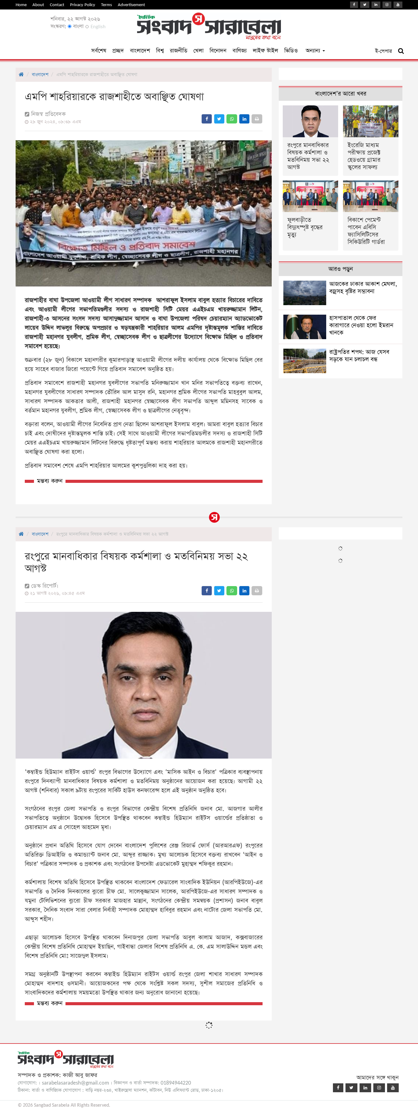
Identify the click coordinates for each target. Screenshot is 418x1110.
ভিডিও (291, 51)
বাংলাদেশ (140, 51)
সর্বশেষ (98, 51)
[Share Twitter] (219, 119)
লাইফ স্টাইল (265, 51)
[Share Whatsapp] (231, 118)
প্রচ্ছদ (118, 51)
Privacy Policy (82, 4)
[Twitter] (364, 5)
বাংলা (78, 26)
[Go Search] (401, 51)
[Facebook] (354, 5)
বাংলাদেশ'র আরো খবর (340, 94)
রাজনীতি (178, 51)
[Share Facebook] (206, 119)
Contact (57, 4)
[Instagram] (387, 5)
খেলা (198, 51)
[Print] (257, 118)
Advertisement (131, 4)
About (38, 4)
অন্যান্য (314, 51)
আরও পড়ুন (340, 269)
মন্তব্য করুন (49, 481)
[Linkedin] (375, 5)
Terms (106, 4)
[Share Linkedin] (244, 119)
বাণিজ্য (240, 51)
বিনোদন (218, 51)
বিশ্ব (160, 51)
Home (21, 4)
